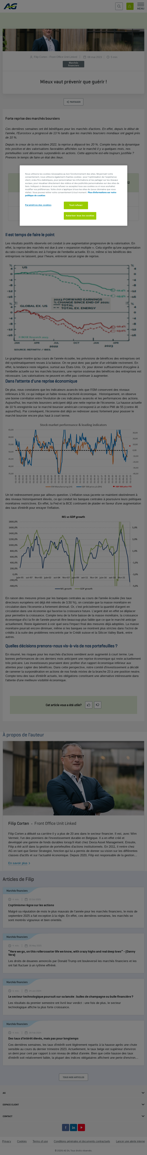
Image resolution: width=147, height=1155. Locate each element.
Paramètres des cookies (38, 205)
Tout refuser (76, 205)
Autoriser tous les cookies (80, 215)
